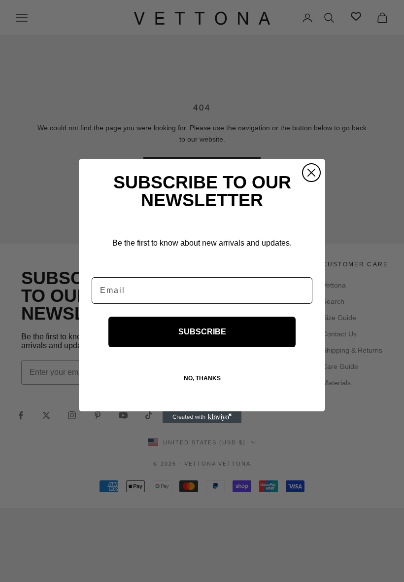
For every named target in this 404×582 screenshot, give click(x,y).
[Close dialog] (311, 173)
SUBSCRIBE (202, 331)
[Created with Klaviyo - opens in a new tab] (202, 417)
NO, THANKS (202, 378)
